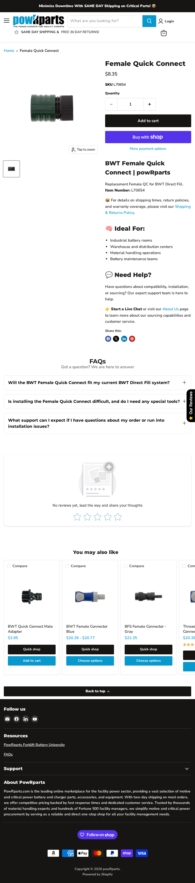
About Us (170, 309)
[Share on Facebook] (108, 339)
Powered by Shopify (98, 874)
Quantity (112, 93)
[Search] (149, 21)
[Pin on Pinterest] (132, 339)
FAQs (8, 754)
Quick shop (31, 649)
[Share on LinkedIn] (124, 339)
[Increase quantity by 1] (149, 104)
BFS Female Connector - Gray (145, 629)
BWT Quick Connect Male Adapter (30, 629)
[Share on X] (116, 339)
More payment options (148, 149)
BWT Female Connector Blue (87, 629)
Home (9, 51)
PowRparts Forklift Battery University (34, 744)
